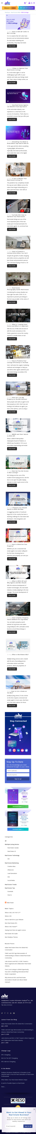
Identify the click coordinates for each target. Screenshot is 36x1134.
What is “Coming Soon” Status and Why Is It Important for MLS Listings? (17, 326)
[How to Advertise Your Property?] (18, 535)
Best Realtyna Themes (11, 937)
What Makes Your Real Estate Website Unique (14, 1080)
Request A (10, 8)
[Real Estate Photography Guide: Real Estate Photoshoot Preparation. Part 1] (18, 279)
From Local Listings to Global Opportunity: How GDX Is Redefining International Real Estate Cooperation (17, 972)
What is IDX (8, 916)
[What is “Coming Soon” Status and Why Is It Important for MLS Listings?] (18, 315)
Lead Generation (12, 873)
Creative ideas (11, 866)
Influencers (11, 870)
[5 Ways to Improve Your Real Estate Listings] (18, 59)
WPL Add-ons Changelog (8, 1061)
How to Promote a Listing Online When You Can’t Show (17, 253)
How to (10, 895)
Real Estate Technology (12, 855)
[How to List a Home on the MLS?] (18, 682)
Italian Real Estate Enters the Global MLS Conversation (16, 1024)
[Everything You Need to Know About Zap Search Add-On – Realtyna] (18, 133)
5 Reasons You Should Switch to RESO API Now (17, 508)
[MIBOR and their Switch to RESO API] (18, 425)
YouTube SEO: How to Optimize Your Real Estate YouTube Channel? (16, 216)
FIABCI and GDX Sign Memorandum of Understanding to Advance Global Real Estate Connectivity (17, 955)
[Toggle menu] (34, 3)
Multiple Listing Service (12, 844)
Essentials (10, 891)
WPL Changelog (5, 1055)
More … (3, 1087)
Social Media (11, 880)
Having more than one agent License (15, 930)
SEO (9, 877)
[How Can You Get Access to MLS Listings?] (18, 462)
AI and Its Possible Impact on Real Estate (13, 1083)
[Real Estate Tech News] (14, 1013)
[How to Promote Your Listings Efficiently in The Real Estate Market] (18, 352)
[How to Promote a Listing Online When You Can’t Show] (18, 242)
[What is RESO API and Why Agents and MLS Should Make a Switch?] (18, 572)
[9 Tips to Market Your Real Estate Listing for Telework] (18, 169)
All (5, 841)
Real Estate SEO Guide (11, 933)
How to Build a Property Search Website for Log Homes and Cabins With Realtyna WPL (17, 619)
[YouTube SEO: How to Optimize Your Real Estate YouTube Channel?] (18, 206)
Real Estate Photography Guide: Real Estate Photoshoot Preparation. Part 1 (18, 289)
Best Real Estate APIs (11, 923)
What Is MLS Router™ (11, 926)
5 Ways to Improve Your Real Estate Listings (17, 69)
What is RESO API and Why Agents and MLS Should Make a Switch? (17, 582)
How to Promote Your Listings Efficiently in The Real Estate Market (17, 362)
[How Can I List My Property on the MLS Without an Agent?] (18, 388)
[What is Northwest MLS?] (18, 645)
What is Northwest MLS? (20, 654)
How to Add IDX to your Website (14, 919)
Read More (12, 46)
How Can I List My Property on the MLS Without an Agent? (17, 399)
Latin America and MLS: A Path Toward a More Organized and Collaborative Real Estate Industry (18, 964)
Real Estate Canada (13, 848)
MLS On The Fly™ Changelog (9, 1058)
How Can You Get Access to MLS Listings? (17, 471)
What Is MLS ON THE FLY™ (12, 912)
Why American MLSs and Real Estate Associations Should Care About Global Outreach (16, 980)
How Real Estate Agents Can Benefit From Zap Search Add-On (17, 106)
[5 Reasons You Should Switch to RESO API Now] (18, 499)
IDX (9, 859)
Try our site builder (26, 8)
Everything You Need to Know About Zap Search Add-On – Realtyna (18, 143)
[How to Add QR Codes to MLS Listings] (18, 22)
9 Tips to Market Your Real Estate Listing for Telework (17, 180)
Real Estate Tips (10, 888)
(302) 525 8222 (8, 1005)
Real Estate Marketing (12, 863)
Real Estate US (12, 851)
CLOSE (34, 1109)
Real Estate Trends (11, 884)
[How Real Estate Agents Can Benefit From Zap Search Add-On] (18, 96)
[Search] (31, 3)
